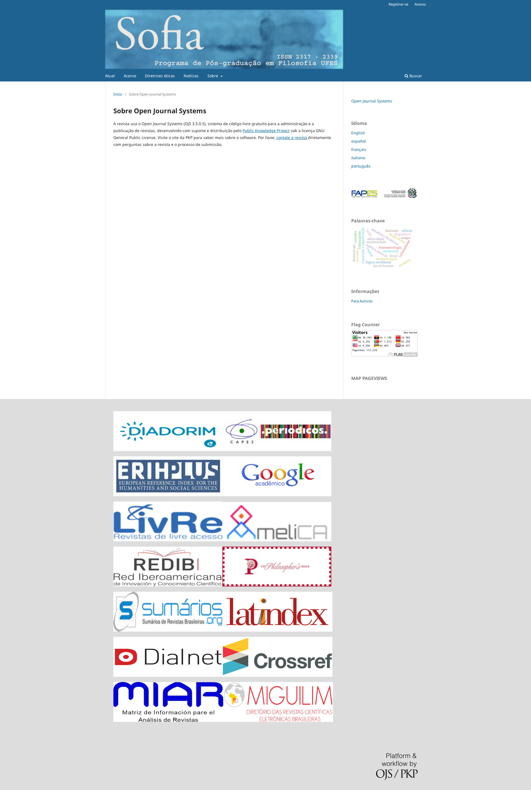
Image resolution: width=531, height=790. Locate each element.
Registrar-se (398, 4)
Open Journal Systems (371, 101)
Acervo (130, 75)
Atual (110, 75)
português (361, 166)
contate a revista (292, 137)
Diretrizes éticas (160, 75)
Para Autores (362, 300)
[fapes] (384, 197)
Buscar (415, 75)
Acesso (420, 4)
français (358, 149)
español (358, 141)
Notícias (191, 75)
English (358, 132)
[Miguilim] (278, 720)
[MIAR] (168, 720)
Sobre (213, 75)
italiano (358, 157)
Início (117, 94)
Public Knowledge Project (266, 130)
